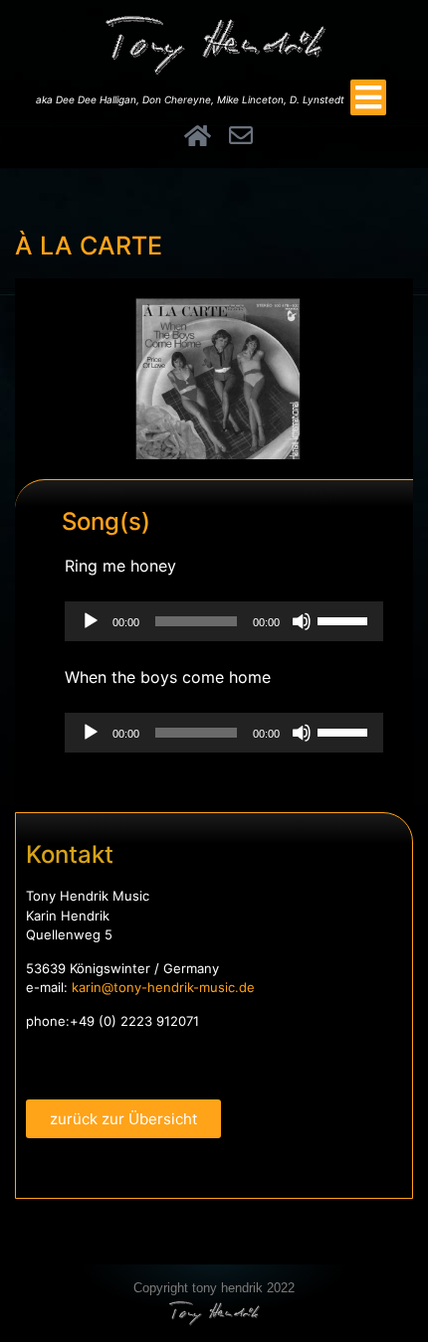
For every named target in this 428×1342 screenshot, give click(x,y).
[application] (224, 621)
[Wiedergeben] (91, 621)
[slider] (345, 619)
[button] (368, 97)
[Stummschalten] (302, 621)
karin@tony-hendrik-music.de (163, 987)
